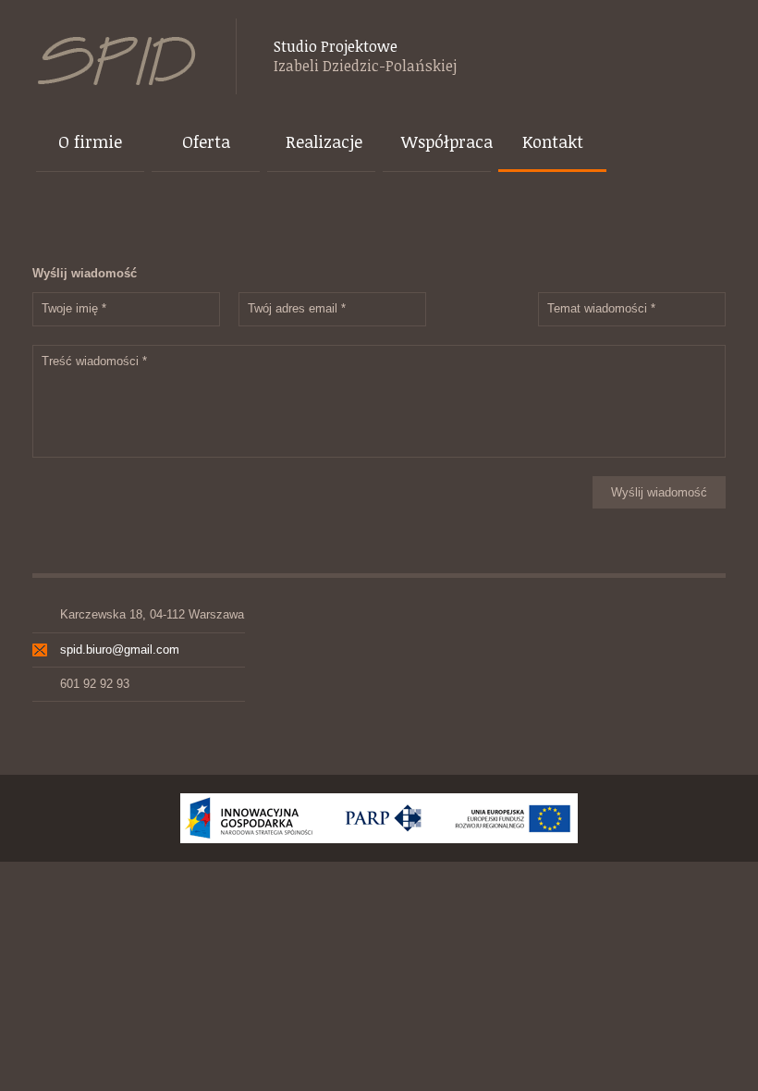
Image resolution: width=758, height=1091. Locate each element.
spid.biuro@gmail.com (119, 649)
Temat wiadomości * (601, 308)
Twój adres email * (297, 308)
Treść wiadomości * (94, 361)
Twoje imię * (74, 308)
